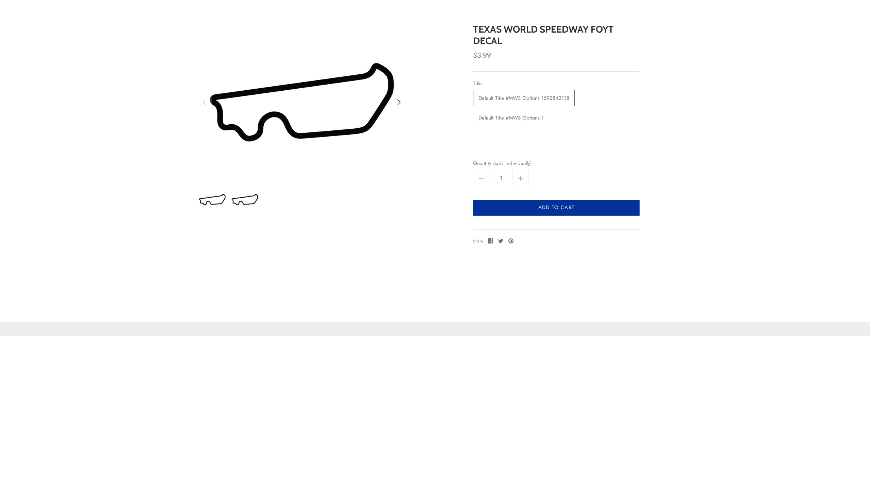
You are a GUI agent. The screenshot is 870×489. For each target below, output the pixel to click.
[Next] (399, 102)
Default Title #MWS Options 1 (511, 118)
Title (477, 83)
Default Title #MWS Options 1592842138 (523, 98)
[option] (301, 102)
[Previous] (204, 102)
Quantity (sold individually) (502, 163)
